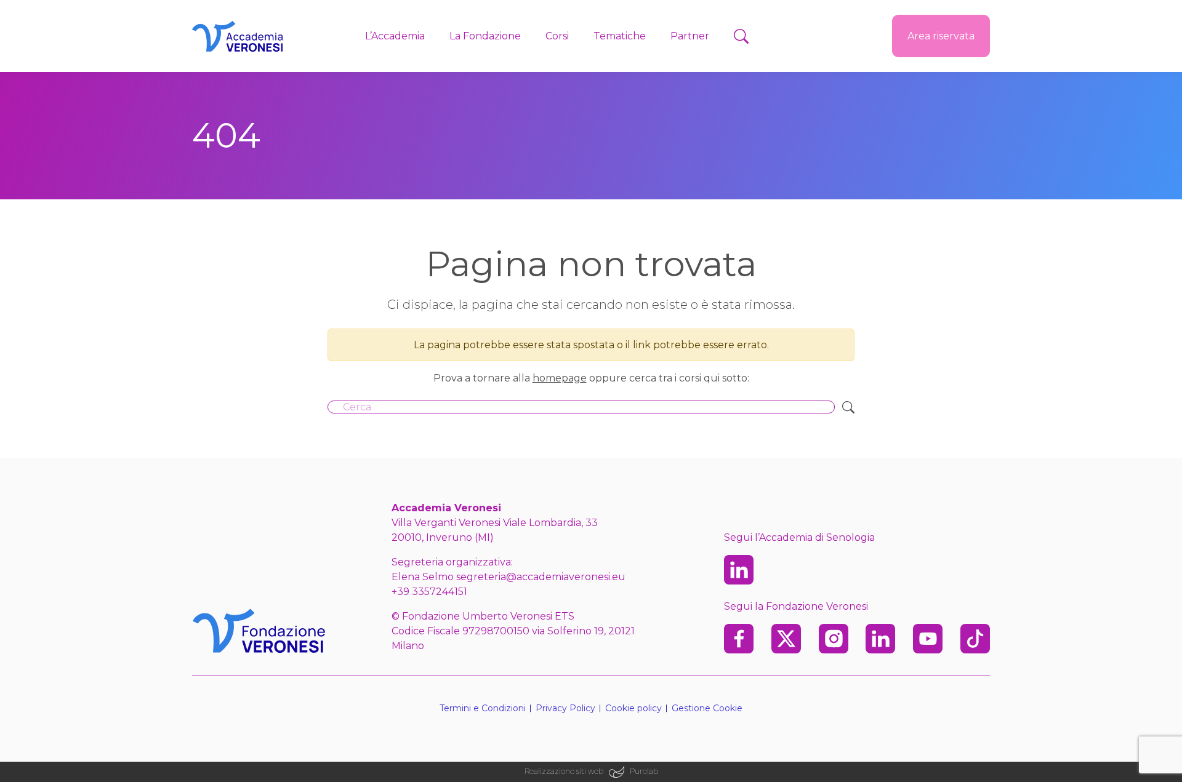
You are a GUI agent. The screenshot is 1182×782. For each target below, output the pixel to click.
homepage (560, 378)
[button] (741, 36)
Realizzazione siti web (564, 771)
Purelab (644, 771)
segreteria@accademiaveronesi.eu (540, 577)
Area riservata (941, 36)
